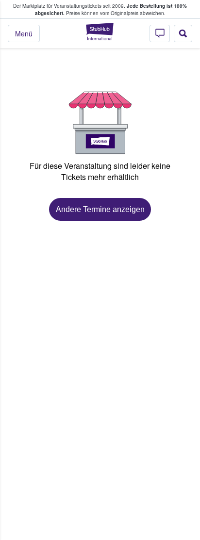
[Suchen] (183, 33)
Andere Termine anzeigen (100, 209)
